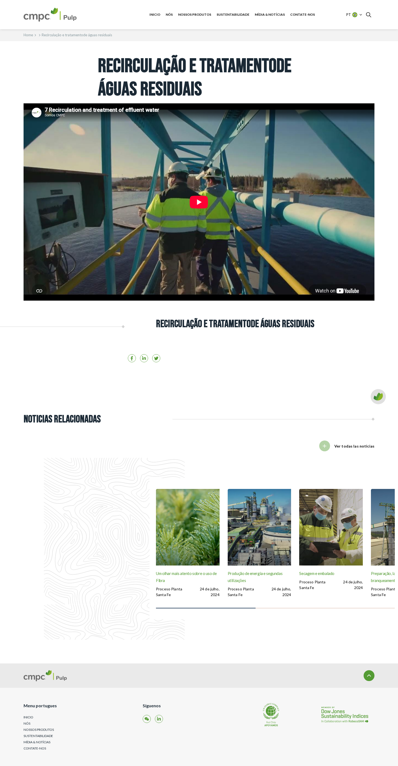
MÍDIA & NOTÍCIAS (270, 14)
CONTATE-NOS (302, 14)
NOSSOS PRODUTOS (194, 14)
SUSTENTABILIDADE (233, 14)
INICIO (154, 14)
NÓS (169, 14)
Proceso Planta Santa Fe (169, 592)
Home (28, 35)
